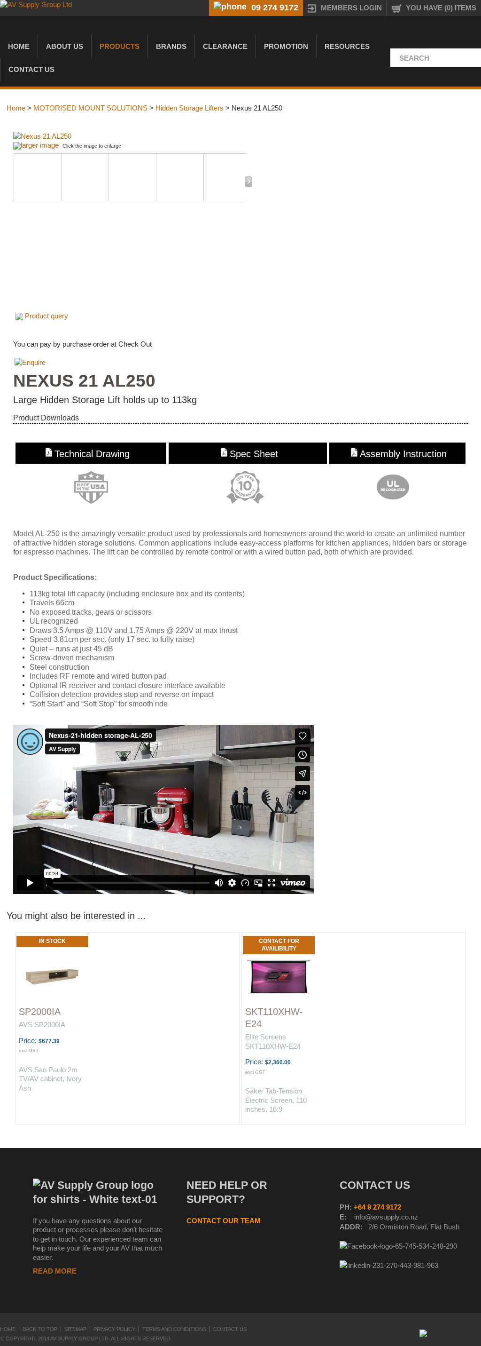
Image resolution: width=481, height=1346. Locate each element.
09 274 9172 (274, 7)
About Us (64, 46)
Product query (46, 316)
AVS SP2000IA (42, 1025)
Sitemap (75, 1329)
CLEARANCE (225, 46)
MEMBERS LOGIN (351, 8)
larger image (40, 145)
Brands (171, 46)
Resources (347, 46)
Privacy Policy (114, 1329)
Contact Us (31, 69)
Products (120, 46)
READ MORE (55, 1271)
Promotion (286, 46)
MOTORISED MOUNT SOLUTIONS (90, 108)
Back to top (40, 1329)
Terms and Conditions (174, 1329)
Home (19, 46)
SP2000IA (40, 1011)
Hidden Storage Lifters (189, 108)
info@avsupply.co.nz (386, 1217)
